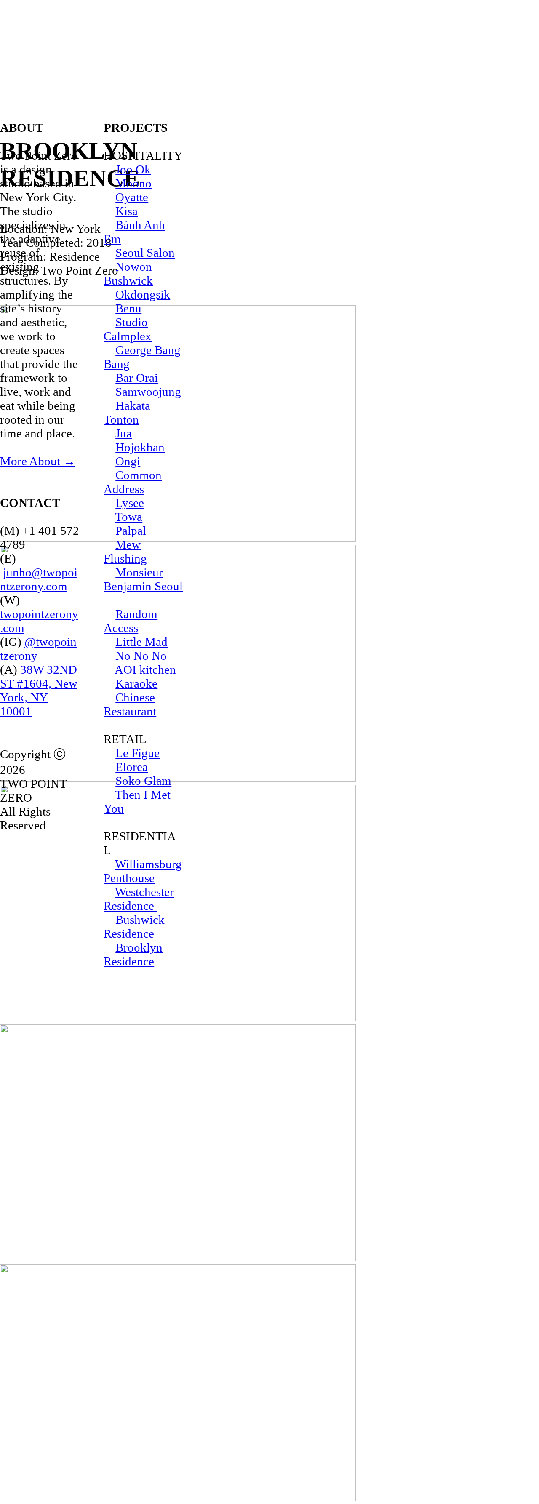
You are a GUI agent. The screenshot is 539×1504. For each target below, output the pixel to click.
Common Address (133, 482)
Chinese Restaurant (130, 704)
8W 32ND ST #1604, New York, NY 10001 (38, 690)
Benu (128, 308)
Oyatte (131, 197)
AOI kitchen (145, 669)
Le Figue (137, 753)
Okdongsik (142, 294)
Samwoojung (148, 391)
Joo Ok (133, 169)
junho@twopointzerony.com (38, 579)
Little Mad (141, 641)
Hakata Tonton (127, 412)
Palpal (130, 530)
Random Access (130, 621)
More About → (37, 461)
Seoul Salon (145, 252)
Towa (128, 516)
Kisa (126, 211)
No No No (141, 655)
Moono (133, 183)
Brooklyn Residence (133, 954)
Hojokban (140, 447)
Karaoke (136, 683)
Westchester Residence (139, 898)
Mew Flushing (125, 551)
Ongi (127, 461)
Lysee (129, 502)
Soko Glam (143, 780)
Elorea (131, 766)
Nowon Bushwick (128, 273)
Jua (123, 433)
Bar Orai (136, 377)
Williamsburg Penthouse (143, 871)
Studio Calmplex (128, 329)
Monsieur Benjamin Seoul (143, 579)
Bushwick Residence (134, 926)
